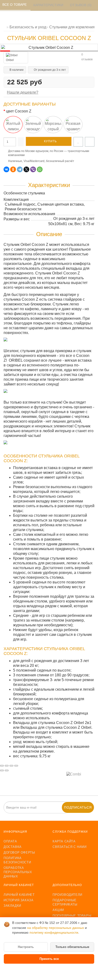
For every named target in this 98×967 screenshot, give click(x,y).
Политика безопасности (17, 860)
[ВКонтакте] (6, 169)
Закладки (12, 905)
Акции (58, 910)
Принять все (49, 959)
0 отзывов (87, 57)
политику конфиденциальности (53, 932)
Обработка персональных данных (18, 872)
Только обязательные (72, 947)
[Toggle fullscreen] (11, 765)
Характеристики (48, 5)
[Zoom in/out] (16, 765)
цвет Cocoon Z (18, 111)
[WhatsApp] (40, 169)
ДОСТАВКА (13, 847)
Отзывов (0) (81, 5)
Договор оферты (19, 852)
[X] (26, 169)
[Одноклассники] (13, 169)
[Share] (7, 765)
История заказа (18, 900)
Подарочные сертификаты (65, 902)
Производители (67, 894)
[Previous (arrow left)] (2, 770)
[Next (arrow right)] (7, 770)
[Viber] (33, 169)
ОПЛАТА (10, 841)
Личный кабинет (19, 894)
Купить (50, 141)
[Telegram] (20, 169)
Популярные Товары (72, 915)
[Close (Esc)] (2, 765)
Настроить (26, 947)
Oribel (10, 60)
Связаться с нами (70, 847)
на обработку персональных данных (56, 928)
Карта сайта (64, 841)
